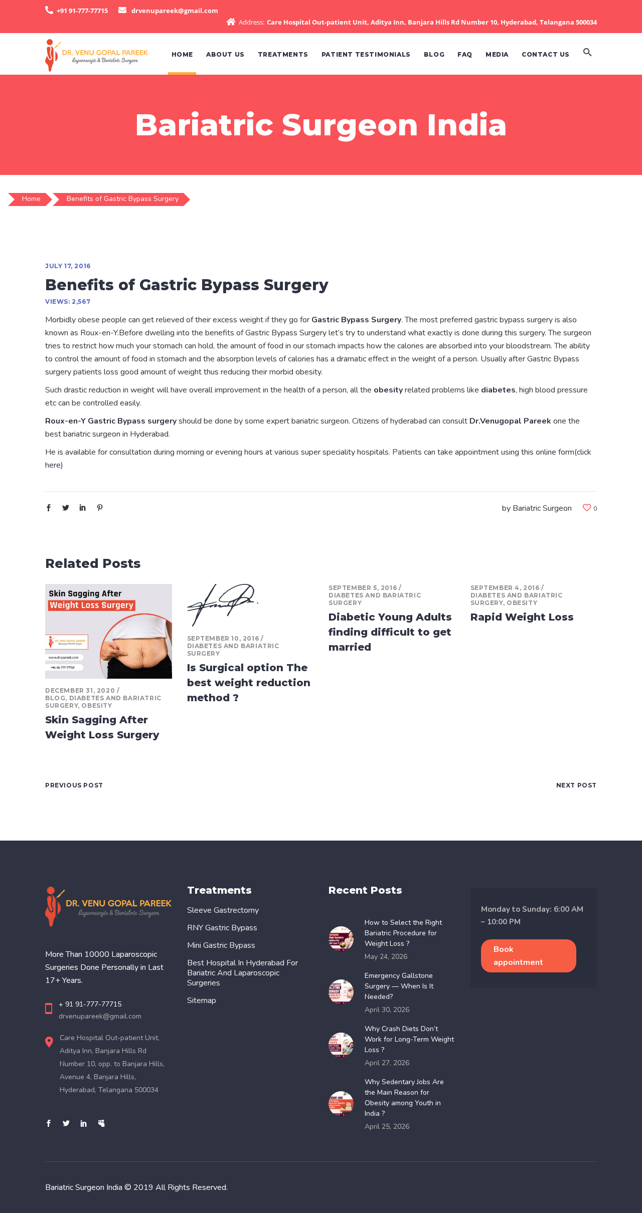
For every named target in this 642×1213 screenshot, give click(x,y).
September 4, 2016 (505, 587)
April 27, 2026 (387, 1063)
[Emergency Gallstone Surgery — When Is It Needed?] (344, 991)
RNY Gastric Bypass (222, 927)
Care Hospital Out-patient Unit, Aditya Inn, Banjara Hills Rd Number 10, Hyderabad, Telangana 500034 (432, 22)
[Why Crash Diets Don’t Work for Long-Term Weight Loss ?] (344, 1045)
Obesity (96, 705)
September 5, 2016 (363, 587)
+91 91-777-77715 (82, 10)
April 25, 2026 (387, 1126)
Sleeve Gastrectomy (223, 910)
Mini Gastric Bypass (221, 945)
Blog (55, 698)
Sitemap (201, 1000)
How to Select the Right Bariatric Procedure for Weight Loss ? (403, 933)
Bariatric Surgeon (542, 508)
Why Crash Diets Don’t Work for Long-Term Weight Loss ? (409, 1039)
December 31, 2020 (80, 690)
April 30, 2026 (387, 1010)
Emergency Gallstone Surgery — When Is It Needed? (399, 986)
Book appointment (518, 956)
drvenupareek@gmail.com (174, 10)
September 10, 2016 (223, 638)
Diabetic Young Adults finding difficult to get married (390, 632)
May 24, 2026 (386, 956)
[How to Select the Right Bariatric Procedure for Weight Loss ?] (344, 938)
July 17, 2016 (68, 266)
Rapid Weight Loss (522, 617)
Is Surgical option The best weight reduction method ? (248, 683)
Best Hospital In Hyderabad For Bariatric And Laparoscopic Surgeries (242, 972)
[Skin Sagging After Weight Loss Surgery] (108, 631)
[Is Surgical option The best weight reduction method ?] (250, 605)
